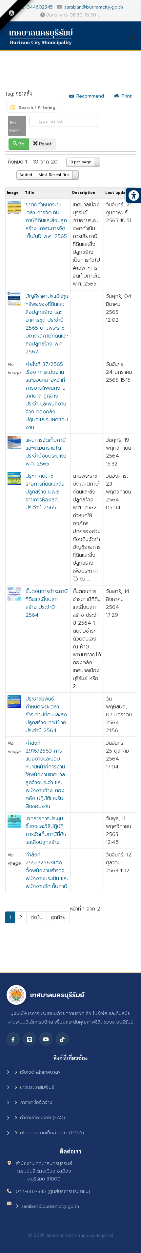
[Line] (29, 1039)
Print (127, 96)
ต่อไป (36, 917)
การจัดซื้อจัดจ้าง (36, 1102)
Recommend (90, 96)
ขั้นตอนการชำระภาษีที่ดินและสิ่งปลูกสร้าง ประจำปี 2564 (47, 603)
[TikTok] (62, 1039)
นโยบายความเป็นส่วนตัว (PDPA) (52, 1132)
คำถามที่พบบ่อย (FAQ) (42, 1117)
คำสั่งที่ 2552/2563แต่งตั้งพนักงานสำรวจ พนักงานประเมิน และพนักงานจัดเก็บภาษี (47, 870)
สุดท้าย (58, 917)
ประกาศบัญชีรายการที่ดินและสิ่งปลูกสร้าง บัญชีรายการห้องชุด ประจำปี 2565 (45, 492)
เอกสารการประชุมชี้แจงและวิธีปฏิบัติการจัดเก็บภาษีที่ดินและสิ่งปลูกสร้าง (46, 830)
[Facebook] (13, 1039)
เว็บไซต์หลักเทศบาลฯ (40, 1072)
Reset (45, 143)
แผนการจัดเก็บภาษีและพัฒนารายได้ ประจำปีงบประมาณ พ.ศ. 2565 (46, 452)
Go (21, 143)
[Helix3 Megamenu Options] (135, 38)
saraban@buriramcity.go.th (93, 7)
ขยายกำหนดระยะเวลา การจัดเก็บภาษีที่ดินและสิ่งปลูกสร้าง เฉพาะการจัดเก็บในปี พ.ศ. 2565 (46, 220)
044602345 (40, 7)
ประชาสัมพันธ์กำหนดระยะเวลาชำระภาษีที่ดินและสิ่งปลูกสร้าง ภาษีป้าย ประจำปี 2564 (46, 714)
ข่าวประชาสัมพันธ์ (37, 1087)
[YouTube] (45, 1039)
